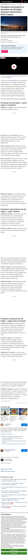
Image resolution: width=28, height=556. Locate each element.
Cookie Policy (10, 547)
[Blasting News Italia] (8, 1)
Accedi (25, 1)
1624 (26, 518)
